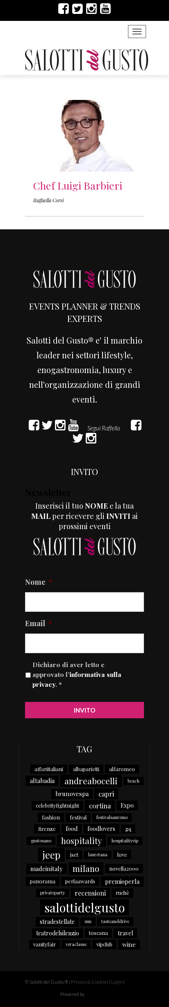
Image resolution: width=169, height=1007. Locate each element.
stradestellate (57, 922)
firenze (47, 828)
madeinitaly (46, 868)
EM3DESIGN (107, 995)
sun (87, 921)
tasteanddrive (115, 921)
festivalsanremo (112, 817)
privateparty (52, 892)
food (72, 829)
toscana (98, 932)
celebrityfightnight (57, 805)
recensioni (90, 893)
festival (78, 817)
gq (128, 828)
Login (117, 982)
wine (129, 944)
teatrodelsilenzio (57, 933)
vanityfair (44, 944)
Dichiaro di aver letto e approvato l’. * (76, 674)
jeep (51, 854)
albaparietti (86, 768)
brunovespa (72, 794)
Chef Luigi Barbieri (77, 185)
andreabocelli (91, 780)
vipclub (104, 944)
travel (125, 933)
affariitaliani (48, 768)
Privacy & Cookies (89, 982)
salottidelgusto (84, 907)
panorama (42, 881)
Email (38, 623)
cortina (100, 805)
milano (86, 868)
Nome (38, 582)
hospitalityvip (125, 840)
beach (133, 781)
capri (106, 793)
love (122, 854)
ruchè (122, 892)
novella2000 (124, 868)
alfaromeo (122, 768)
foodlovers (101, 829)
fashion (51, 817)
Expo (127, 805)
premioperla (122, 881)
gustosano (41, 840)
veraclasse (76, 944)
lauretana (97, 854)
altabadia (42, 780)
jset (74, 854)
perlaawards (80, 881)
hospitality (81, 840)
